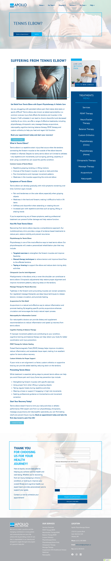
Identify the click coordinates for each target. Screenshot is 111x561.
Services (72, 5)
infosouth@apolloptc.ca (83, 545)
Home (41, 5)
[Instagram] (76, 554)
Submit (57, 490)
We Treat (82, 5)
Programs (62, 5)
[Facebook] (72, 554)
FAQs (91, 5)
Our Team (51, 5)
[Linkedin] (81, 554)
